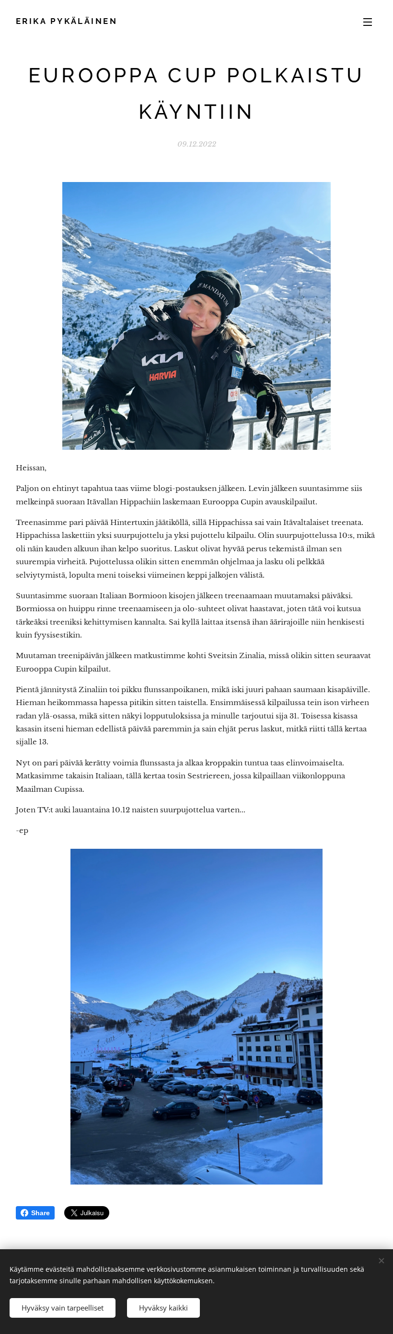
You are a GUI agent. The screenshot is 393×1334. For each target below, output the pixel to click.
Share (40, 1213)
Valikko (367, 21)
